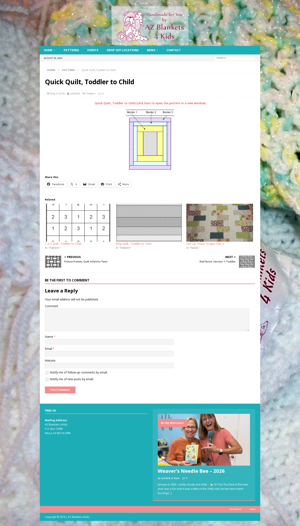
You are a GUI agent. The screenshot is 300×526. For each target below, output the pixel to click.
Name (49, 337)
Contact (174, 50)
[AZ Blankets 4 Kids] (150, 43)
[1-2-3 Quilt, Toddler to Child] (78, 223)
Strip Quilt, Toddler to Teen (134, 244)
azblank (75, 93)
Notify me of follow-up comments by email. (79, 372)
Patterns (71, 50)
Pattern (91, 93)
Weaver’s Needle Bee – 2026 (191, 470)
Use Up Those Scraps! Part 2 (205, 244)
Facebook (235, 509)
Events (92, 50)
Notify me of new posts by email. (72, 379)
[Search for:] (234, 58)
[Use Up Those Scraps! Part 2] (219, 223)
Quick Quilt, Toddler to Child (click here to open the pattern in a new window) (150, 103)
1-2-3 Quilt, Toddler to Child (63, 244)
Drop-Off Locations (123, 50)
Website (50, 360)
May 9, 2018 (57, 93)
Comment (51, 306)
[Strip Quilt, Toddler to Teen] (149, 223)
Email (49, 349)
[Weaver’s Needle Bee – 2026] (204, 440)
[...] (170, 493)
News (151, 50)
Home (48, 50)
